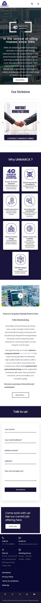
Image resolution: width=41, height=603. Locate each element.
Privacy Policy (7, 577)
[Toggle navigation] (38, 4)
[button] (20, 80)
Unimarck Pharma (26, 353)
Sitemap (5, 585)
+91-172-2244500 (8, 544)
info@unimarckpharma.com (28, 544)
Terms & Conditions (10, 581)
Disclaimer (6, 572)
